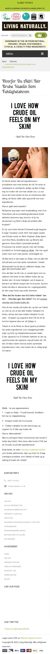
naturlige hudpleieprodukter (33, 449)
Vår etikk (8, 518)
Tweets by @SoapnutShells (16, 629)
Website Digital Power (30, 638)
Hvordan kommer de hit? (15, 510)
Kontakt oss (10, 571)
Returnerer (9, 539)
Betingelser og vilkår (14, 535)
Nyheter (13, 61)
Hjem (4, 61)
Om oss (7, 501)
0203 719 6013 (26, 3)
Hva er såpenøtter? (13, 506)
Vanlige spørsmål (12, 567)
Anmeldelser (10, 575)
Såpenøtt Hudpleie (13, 514)
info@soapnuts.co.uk (16, 486)
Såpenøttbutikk (11, 562)
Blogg (7, 579)
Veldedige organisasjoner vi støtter (22, 522)
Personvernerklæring (14, 531)
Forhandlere (10, 526)
